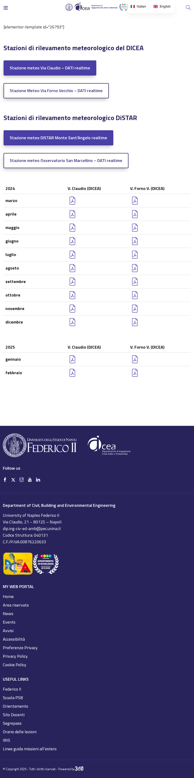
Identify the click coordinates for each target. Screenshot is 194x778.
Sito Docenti (14, 714)
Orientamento (15, 706)
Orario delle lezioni (19, 732)
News (8, 613)
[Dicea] (97, 7)
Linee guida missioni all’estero (30, 749)
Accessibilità (14, 639)
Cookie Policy (14, 664)
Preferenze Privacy (20, 647)
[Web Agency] (79, 769)
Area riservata (16, 605)
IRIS (6, 740)
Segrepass (12, 723)
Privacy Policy (15, 656)
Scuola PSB (13, 697)
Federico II (12, 689)
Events (9, 622)
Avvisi (8, 630)
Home (8, 596)
